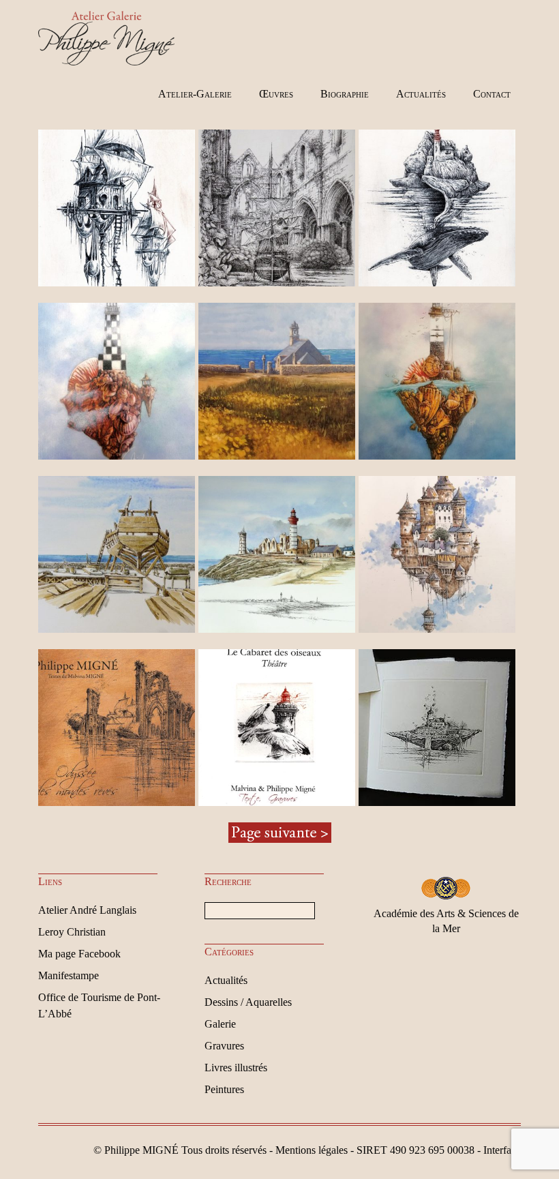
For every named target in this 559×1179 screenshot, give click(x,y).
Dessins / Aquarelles (248, 1002)
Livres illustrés (236, 1067)
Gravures (224, 1045)
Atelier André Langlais (87, 910)
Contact (492, 94)
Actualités (421, 94)
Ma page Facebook (79, 953)
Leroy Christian (72, 932)
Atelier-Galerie (195, 94)
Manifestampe (68, 975)
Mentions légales (311, 1150)
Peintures (224, 1089)
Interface (502, 1150)
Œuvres (276, 94)
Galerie (220, 1024)
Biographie (344, 94)
